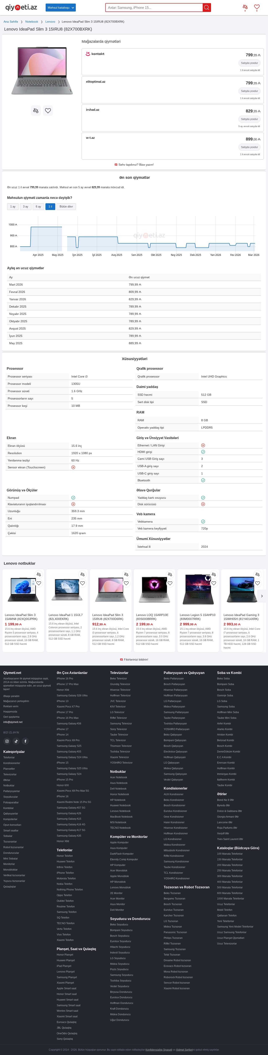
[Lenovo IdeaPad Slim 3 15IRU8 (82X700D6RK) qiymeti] (110, 590)
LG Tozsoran (171, 921)
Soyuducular (10, 796)
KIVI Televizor (118, 706)
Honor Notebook (119, 794)
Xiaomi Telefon (65, 940)
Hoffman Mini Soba (228, 712)
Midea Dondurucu (120, 1014)
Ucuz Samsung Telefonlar (231, 932)
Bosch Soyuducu (119, 935)
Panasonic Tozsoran (175, 932)
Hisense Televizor (120, 689)
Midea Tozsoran (173, 926)
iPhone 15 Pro (65, 779)
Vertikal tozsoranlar (14, 875)
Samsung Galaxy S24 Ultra (72, 757)
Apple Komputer (119, 842)
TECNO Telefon (66, 923)
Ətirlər (6, 780)
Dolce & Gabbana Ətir (229, 811)
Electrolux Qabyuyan (175, 751)
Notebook (31, 21)
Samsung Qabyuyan (175, 774)
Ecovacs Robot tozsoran (177, 966)
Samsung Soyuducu (121, 975)
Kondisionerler (11, 763)
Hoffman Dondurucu (121, 1003)
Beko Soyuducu (119, 924)
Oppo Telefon (64, 895)
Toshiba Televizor (120, 751)
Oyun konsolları (12, 824)
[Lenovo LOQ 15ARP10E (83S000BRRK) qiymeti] (154, 590)
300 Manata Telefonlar (230, 876)
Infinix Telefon (64, 867)
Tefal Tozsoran (172, 954)
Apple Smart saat (66, 988)
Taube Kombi (224, 785)
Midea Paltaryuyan (174, 706)
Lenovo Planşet (66, 971)
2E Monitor (116, 893)
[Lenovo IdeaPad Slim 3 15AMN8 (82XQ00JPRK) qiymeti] (23, 590)
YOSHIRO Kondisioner (177, 878)
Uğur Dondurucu (119, 1020)
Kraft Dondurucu (119, 1008)
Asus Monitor (117, 904)
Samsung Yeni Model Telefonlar (235, 926)
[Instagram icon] (6, 741)
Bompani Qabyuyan (175, 740)
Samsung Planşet (67, 977)
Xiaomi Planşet (65, 982)
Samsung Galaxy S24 (69, 774)
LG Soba (222, 701)
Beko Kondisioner (174, 800)
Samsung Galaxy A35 (69, 835)
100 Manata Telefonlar (230, 853)
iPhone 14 (62, 734)
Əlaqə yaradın (11, 696)
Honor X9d (63, 689)
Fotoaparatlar (11, 802)
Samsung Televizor (121, 723)
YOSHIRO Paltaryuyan (176, 729)
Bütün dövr (66, 206)
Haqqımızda (10, 711)
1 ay (12, 206)
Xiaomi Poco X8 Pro (68, 740)
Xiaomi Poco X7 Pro (68, 706)
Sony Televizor (118, 729)
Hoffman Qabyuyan (175, 757)
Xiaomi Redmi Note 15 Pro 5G (74, 802)
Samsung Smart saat (68, 1005)
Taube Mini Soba (226, 717)
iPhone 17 (62, 729)
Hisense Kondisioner (176, 827)
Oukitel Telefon (65, 900)
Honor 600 (63, 785)
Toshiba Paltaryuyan (175, 723)
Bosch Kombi (224, 746)
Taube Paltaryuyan (174, 717)
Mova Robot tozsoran (176, 971)
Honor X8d (63, 841)
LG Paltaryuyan (172, 701)
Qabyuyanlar (10, 813)
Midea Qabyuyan (173, 768)
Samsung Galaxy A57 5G (71, 807)
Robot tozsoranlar (13, 847)
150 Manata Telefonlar (230, 859)
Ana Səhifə (11, 21)
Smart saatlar (10, 830)
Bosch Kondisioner (174, 805)
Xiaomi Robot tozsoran (177, 988)
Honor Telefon (65, 855)
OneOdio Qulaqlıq (67, 1033)
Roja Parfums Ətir (227, 827)
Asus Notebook (119, 783)
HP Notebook (117, 800)
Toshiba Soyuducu (120, 980)
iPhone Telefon (65, 872)
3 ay (25, 206)
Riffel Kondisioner (174, 855)
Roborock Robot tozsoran (178, 977)
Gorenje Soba (225, 695)
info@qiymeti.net (12, 722)
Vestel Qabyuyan (173, 779)
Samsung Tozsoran (175, 949)
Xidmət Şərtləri (184, 1049)
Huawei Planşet (66, 960)
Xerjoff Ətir (223, 833)
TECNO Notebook (120, 827)
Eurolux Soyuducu (120, 941)
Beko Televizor (118, 678)
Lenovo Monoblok (120, 887)
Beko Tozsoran (172, 893)
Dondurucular (11, 852)
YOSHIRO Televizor (121, 762)
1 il (50, 206)
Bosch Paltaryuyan (174, 684)
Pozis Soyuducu (119, 969)
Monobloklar (10, 869)
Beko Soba (223, 678)
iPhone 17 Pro (65, 712)
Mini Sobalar (10, 858)
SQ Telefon (63, 917)
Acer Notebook (118, 777)
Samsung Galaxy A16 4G (71, 824)
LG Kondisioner (173, 839)
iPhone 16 (62, 796)
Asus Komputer (119, 848)
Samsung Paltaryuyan (176, 712)
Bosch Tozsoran (173, 904)
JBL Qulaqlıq (64, 1027)
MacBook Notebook (121, 816)
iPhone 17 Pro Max (68, 684)
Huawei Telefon (66, 861)
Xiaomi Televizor (119, 757)
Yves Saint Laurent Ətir (230, 839)
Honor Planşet (65, 954)
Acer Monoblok (118, 870)
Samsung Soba (226, 706)
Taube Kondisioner (174, 867)
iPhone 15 (62, 762)
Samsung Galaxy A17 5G (71, 830)
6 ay (38, 206)
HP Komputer (117, 865)
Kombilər (8, 808)
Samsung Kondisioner (176, 861)
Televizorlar (10, 774)
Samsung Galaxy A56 (69, 723)
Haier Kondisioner (174, 822)
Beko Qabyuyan (173, 734)
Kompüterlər (10, 819)
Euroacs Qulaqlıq (66, 1022)
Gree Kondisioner (174, 816)
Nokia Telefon (64, 883)
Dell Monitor (117, 909)
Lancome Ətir (224, 822)
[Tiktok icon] (16, 741)
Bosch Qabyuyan (173, 746)
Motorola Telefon (66, 878)
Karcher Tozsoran (174, 915)
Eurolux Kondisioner (175, 811)
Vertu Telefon (64, 928)
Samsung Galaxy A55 (69, 751)
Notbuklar (8, 785)
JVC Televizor (118, 701)
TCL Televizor (118, 740)
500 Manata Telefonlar (230, 887)
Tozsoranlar (10, 841)
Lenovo (50, 21)
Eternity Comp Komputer (124, 859)
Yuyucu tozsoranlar (14, 881)
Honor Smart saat (67, 994)
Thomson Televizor (121, 746)
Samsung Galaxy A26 (69, 813)
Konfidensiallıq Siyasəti (159, 1049)
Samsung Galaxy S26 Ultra (72, 695)
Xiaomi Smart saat (67, 1016)
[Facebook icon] (25, 741)
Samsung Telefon (67, 912)
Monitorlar (9, 864)
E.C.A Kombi (224, 757)
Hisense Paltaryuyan (175, 689)
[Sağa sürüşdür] (262, 596)
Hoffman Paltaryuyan (176, 695)
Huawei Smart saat (67, 999)
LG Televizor (117, 712)
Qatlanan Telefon (227, 915)
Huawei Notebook (120, 805)
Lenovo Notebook (120, 811)
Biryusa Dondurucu (121, 992)
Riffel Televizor (118, 717)
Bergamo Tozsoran (174, 898)
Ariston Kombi (225, 734)
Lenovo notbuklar (19, 563)
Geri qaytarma (11, 716)
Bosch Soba (224, 689)
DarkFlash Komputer (122, 853)
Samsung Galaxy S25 (69, 746)
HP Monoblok (118, 881)
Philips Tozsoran (173, 937)
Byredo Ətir (223, 805)
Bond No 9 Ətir (225, 800)
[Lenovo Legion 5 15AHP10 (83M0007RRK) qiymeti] (198, 590)
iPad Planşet (64, 966)
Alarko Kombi (224, 729)
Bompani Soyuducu (121, 930)
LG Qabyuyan (171, 762)
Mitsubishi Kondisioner (177, 850)
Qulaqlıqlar (9, 886)
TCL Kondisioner (173, 872)
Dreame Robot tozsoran (177, 960)
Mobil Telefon (224, 909)
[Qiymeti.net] (21, 10)
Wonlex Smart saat (67, 1010)
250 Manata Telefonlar (230, 870)
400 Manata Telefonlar (230, 881)
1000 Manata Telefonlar (230, 898)
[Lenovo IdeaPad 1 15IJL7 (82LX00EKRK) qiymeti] (67, 590)
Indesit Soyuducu (120, 952)
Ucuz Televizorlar (227, 943)
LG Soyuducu (118, 958)
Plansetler (9, 768)
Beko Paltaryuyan (174, 678)
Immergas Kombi (226, 774)
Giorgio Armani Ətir (228, 816)
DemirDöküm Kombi (228, 751)
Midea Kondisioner (174, 844)
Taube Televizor (119, 734)
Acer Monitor (117, 898)
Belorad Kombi (225, 740)
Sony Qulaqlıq (65, 1038)
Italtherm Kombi (226, 779)
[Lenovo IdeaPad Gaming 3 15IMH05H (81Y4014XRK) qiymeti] (242, 590)
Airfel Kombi (224, 723)
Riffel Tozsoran (172, 943)
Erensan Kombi (226, 762)
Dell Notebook (118, 788)
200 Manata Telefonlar (230, 865)
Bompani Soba (225, 684)
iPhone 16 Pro (65, 678)
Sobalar (7, 836)
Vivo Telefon (64, 934)
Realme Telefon (66, 906)
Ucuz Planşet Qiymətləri (230, 937)
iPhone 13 (62, 701)
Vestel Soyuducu (119, 986)
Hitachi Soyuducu (120, 947)
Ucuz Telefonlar (226, 904)
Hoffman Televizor (120, 695)
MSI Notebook (118, 822)
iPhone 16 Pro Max (68, 717)
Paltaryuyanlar (11, 791)
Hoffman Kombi (226, 768)
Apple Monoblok (119, 876)
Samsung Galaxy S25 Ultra (72, 768)
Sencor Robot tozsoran (177, 982)
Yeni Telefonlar (225, 921)
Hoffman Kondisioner (176, 833)
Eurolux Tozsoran (174, 909)
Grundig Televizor (120, 684)
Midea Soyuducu (119, 963)
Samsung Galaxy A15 (69, 818)
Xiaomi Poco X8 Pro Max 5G (73, 790)
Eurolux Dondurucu (121, 997)
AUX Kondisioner (173, 794)
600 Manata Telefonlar (230, 893)
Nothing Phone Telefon (70, 889)
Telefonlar (9, 757)
